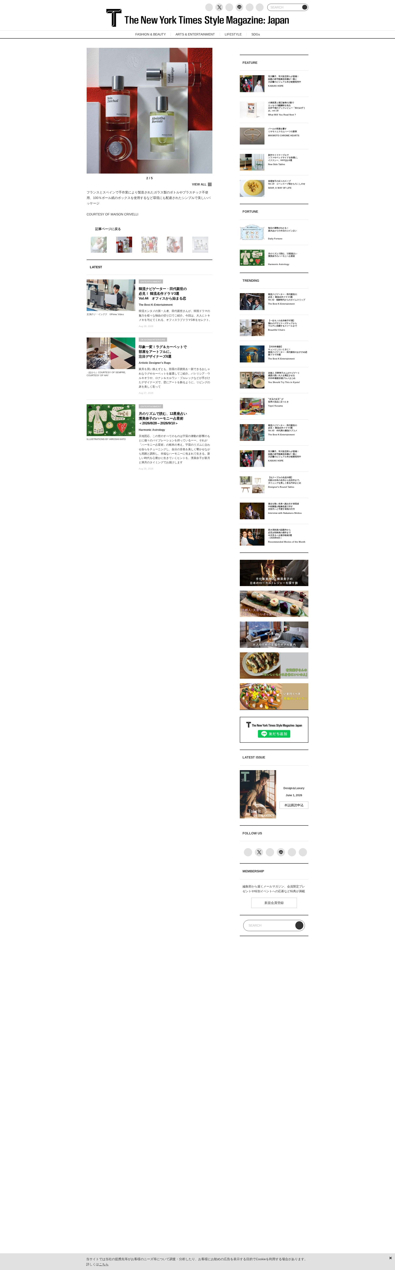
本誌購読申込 (294, 805)
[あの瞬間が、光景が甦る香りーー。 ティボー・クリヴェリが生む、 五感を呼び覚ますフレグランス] (149, 229)
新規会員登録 (274, 903)
